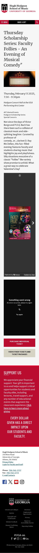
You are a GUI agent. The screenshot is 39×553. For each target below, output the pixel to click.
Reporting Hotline (27, 526)
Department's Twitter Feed (10, 482)
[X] (15, 538)
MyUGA (11, 513)
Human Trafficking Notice (12, 526)
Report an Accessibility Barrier (27, 522)
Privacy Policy (7, 462)
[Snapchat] (21, 538)
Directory (27, 510)
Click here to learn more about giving (17, 408)
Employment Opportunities (27, 513)
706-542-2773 (12, 473)
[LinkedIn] (27, 538)
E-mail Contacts (8, 475)
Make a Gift (21, 22)
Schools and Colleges (11, 510)
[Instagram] (18, 538)
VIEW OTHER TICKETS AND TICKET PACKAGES (19, 353)
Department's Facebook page (4, 482)
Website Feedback (11, 522)
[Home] (19, 10)
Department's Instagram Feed (22, 482)
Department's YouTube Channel (16, 482)
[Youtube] (24, 538)
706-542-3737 (15, 470)
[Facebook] (12, 538)
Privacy (27, 517)
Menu (5, 22)
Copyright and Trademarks (11, 517)
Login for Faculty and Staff (12, 464)
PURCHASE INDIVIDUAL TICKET (19, 342)
